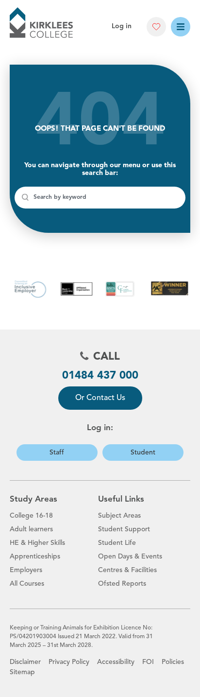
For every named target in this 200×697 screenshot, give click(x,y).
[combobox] (100, 198)
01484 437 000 (100, 375)
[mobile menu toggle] (180, 26)
